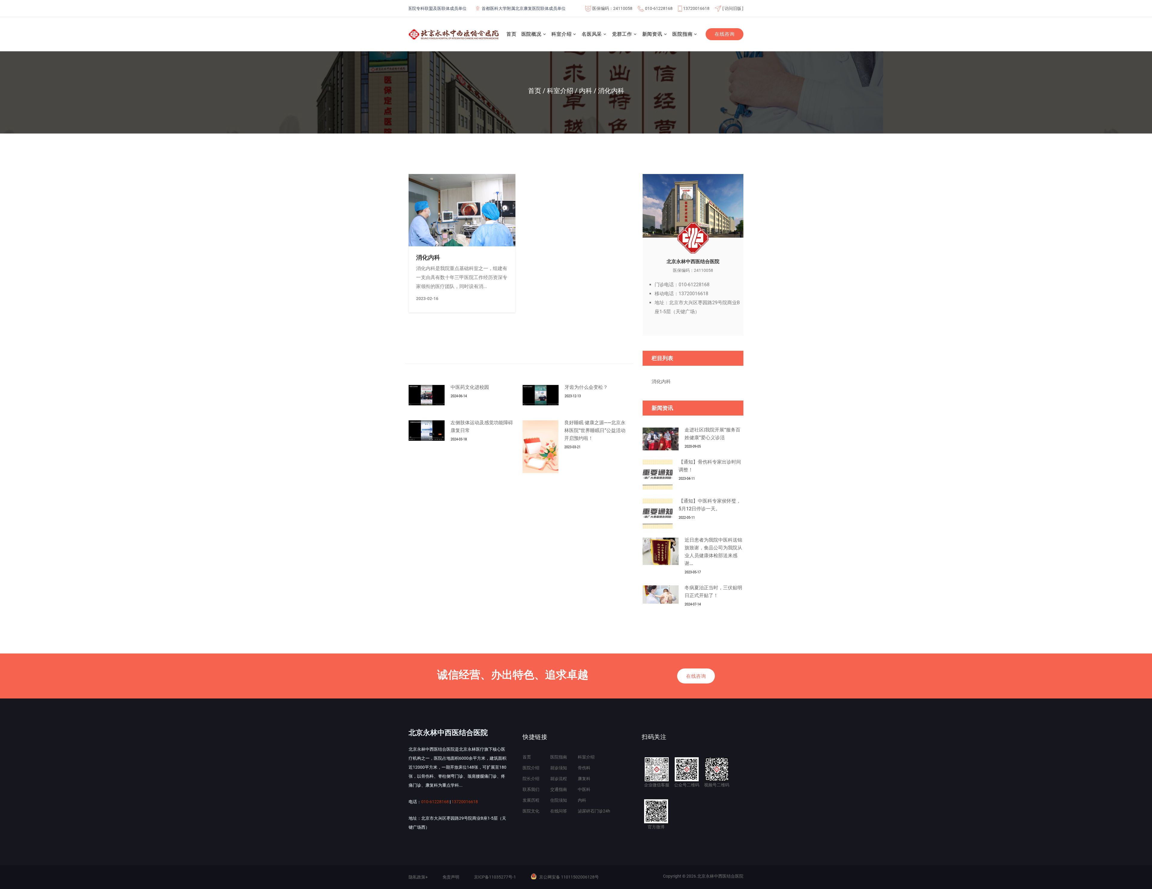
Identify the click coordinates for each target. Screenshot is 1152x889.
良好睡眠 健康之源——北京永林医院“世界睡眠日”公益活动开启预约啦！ (595, 430)
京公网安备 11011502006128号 (569, 877)
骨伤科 (584, 767)
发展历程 (531, 800)
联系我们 (531, 789)
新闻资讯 (652, 34)
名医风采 (592, 34)
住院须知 (558, 800)
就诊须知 (558, 767)
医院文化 (531, 811)
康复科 (584, 778)
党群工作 (622, 34)
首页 (511, 34)
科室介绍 (561, 34)
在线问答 (558, 811)
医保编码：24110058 (612, 8)
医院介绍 (531, 767)
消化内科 (428, 257)
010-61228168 (659, 8)
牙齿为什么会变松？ (586, 387)
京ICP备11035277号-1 (495, 877)
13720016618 (696, 8)
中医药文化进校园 (470, 387)
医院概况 (531, 34)
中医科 (584, 789)
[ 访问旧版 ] (732, 8)
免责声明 (450, 877)
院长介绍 (531, 778)
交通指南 (558, 789)
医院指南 (682, 34)
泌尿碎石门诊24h (594, 811)
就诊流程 (558, 778)
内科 (582, 800)
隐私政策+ (418, 877)
